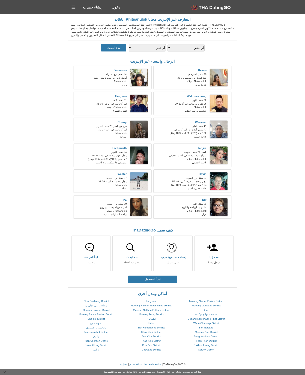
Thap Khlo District (151, 340)
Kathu (151, 323)
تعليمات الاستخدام (138, 364)
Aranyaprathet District (96, 332)
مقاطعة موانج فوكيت (206, 314)
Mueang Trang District (151, 314)
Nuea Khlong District (96, 345)
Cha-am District (96, 318)
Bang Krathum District (206, 336)
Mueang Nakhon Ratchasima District (151, 305)
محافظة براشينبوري (96, 327)
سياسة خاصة (155, 364)
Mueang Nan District (206, 332)
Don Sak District (151, 345)
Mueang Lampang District (206, 305)
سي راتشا (151, 301)
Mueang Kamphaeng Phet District (206, 318)
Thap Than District (206, 340)
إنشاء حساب (93, 7)
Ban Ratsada (206, 327)
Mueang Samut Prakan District (206, 301)
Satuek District (206, 349)
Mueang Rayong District (96, 310)
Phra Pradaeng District (96, 301)
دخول (116, 7)
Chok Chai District (151, 332)
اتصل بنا (123, 364)
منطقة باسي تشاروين (96, 305)
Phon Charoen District (96, 340)
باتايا (206, 310)
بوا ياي (96, 336)
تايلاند (96, 349)
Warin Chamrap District (206, 323)
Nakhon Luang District (206, 345)
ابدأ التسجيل (153, 279)
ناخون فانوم (96, 323)
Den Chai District (151, 336)
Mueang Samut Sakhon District (96, 314)
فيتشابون (151, 318)
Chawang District (151, 349)
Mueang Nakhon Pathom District (151, 310)
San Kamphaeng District (151, 327)
